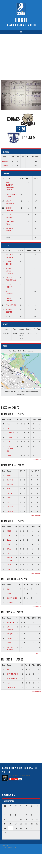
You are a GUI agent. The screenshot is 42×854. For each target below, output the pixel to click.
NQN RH (10, 638)
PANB (9, 498)
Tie (28, 419)
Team (9, 419)
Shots (36, 178)
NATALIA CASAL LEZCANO (9, 230)
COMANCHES (12, 598)
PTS (38, 527)
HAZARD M (11, 687)
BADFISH (10, 622)
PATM (9, 594)
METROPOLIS (12, 484)
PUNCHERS (11, 602)
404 (8, 489)
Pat (8, 502)
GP (17, 419)
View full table (36, 460)
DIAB (9, 455)
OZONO (10, 437)
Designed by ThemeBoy (8, 847)
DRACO (10, 511)
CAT (8, 428)
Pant (8, 424)
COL (8, 589)
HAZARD (10, 507)
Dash (9, 540)
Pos (3, 419)
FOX (8, 442)
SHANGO (10, 433)
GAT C (9, 553)
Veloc (9, 475)
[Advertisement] (21, 56)
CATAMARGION (13, 674)
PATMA (10, 643)
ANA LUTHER (11, 305)
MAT (9, 683)
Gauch (9, 493)
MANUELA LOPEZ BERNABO (10, 271)
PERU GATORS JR (10, 448)
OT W (34, 419)
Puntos (21, 178)
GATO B (10, 480)
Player (8, 178)
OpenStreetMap (33, 388)
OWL (9, 549)
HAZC (9, 565)
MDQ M (10, 634)
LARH (21, 20)
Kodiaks (5, 161)
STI (8, 669)
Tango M (5, 165)
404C (9, 531)
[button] (21, 369)
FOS (8, 535)
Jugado (28, 178)
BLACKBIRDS (12, 678)
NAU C (9, 569)
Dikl (8, 544)
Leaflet (23, 388)
